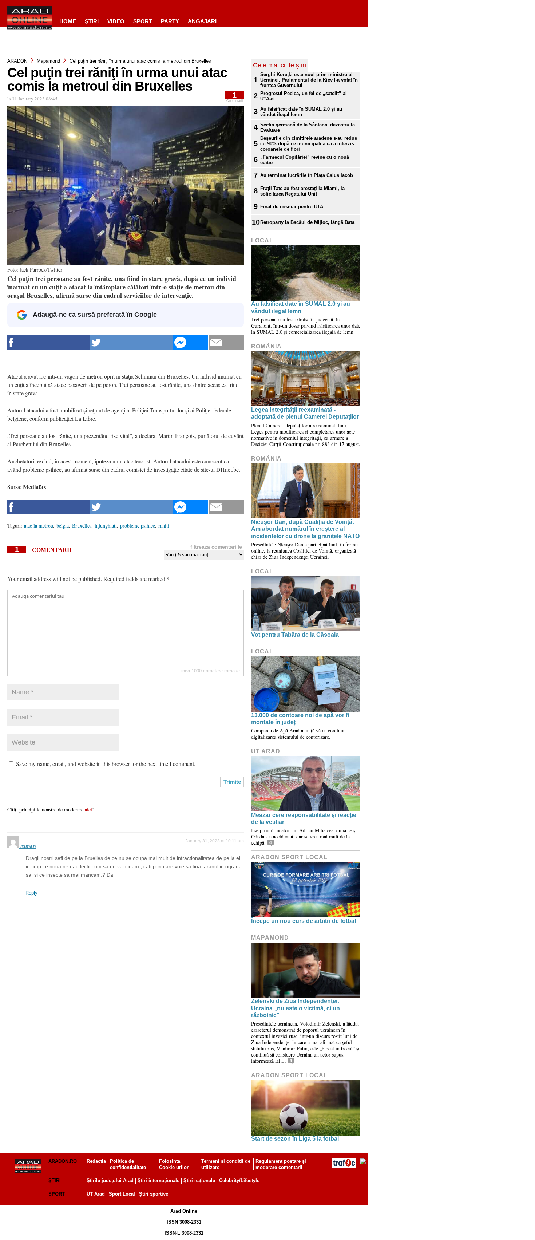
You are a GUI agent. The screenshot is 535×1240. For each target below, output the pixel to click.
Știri (54, 1180)
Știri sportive (153, 1194)
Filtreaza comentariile (216, 546)
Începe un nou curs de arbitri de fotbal (303, 921)
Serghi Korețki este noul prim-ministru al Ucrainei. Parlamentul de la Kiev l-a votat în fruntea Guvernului (309, 80)
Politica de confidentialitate (128, 1164)
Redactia (96, 1161)
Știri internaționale (158, 1180)
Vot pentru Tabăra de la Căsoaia (295, 635)
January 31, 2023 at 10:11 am (214, 841)
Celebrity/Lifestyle (239, 1180)
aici (88, 809)
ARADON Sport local (289, 857)
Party (170, 21)
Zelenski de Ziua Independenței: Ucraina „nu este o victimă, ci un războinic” (295, 1008)
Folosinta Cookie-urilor (174, 1164)
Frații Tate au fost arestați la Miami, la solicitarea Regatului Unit (302, 191)
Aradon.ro (62, 1161)
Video (115, 21)
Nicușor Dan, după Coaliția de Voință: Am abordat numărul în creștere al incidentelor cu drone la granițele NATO (305, 529)
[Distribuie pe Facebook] (48, 342)
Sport (142, 21)
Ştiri (92, 21)
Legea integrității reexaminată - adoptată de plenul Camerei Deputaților (305, 413)
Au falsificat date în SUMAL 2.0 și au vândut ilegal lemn (301, 111)
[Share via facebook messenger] (190, 342)
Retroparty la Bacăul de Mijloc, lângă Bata (307, 222)
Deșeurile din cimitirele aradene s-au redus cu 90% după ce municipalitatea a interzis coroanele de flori (308, 143)
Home (67, 21)
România (266, 346)
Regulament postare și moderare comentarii (280, 1164)
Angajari (202, 21)
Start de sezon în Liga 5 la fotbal (295, 1139)
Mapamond (48, 61)
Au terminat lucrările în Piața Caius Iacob (306, 175)
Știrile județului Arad (110, 1180)
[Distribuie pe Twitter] (131, 342)
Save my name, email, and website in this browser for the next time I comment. (105, 763)
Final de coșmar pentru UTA (291, 206)
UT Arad (265, 751)
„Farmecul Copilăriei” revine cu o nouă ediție (304, 159)
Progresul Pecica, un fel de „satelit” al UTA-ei (303, 96)
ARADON (17, 61)
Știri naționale (199, 1180)
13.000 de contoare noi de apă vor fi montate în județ (300, 718)
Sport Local (122, 1194)
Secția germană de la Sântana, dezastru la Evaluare (307, 127)
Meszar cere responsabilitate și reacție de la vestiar (303, 818)
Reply (31, 893)
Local (262, 240)
